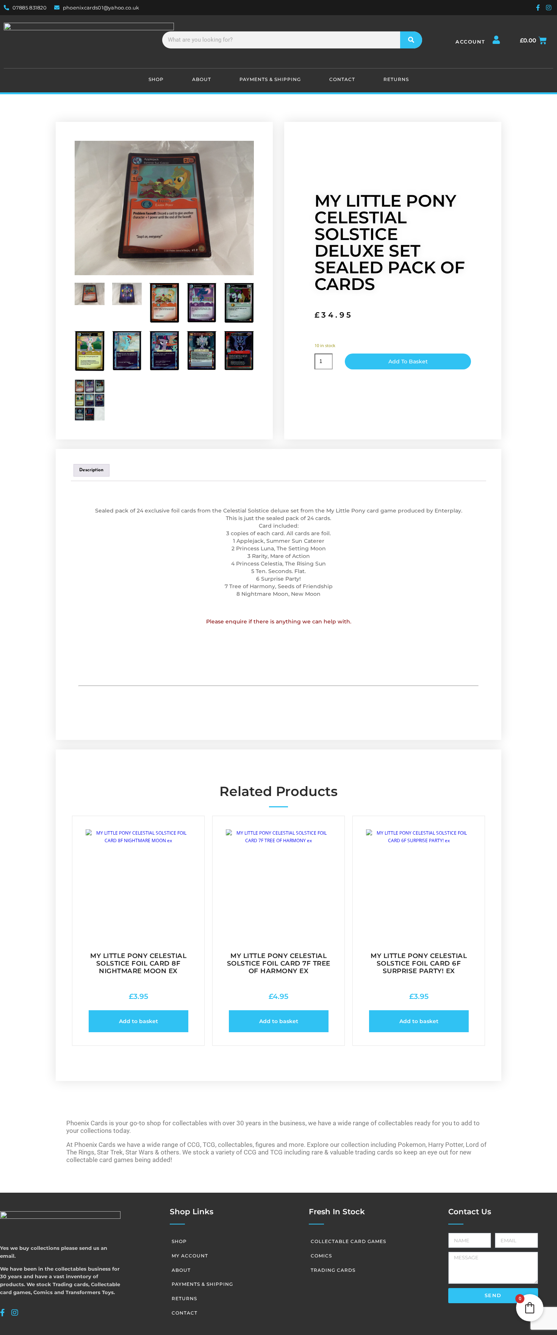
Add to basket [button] (138, 1021)
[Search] (411, 39)
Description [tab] (91, 470)
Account (470, 42)
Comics (321, 1256)
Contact (342, 79)
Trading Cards (333, 1270)
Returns (396, 79)
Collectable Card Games (348, 1241)
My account (190, 1256)
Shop (156, 79)
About (201, 79)
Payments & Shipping (270, 79)
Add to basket (408, 361)
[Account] (496, 40)
